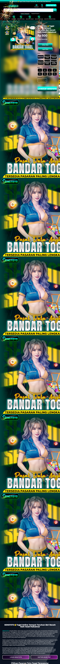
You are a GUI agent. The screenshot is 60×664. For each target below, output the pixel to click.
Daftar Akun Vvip (44, 657)
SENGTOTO (5, 630)
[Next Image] (32, 39)
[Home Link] (13, 5)
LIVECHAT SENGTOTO (47, 89)
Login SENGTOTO (16, 657)
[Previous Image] (13, 39)
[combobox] (28, 10)
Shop (5, 6)
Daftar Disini (45, 45)
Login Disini (45, 49)
